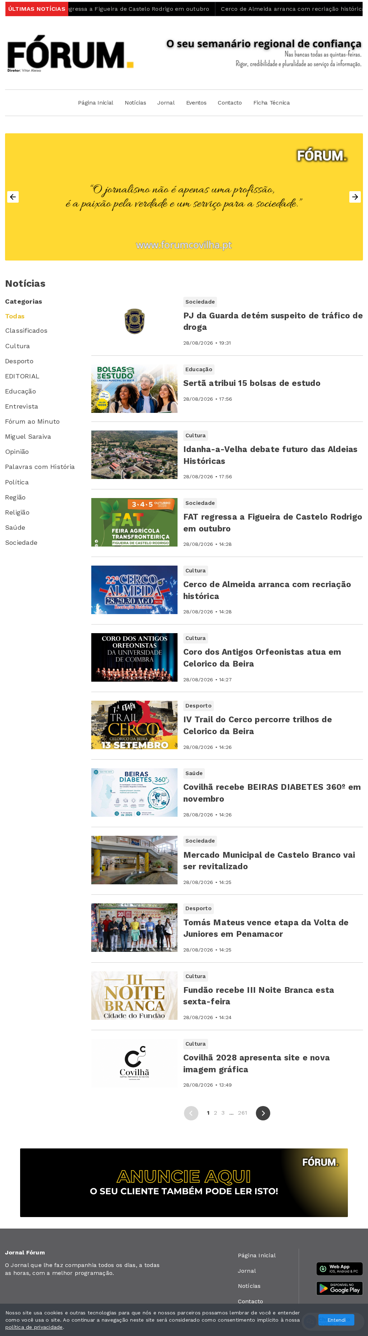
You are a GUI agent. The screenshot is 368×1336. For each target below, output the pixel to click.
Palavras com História (40, 466)
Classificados (26, 330)
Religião (17, 512)
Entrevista (21, 406)
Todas (14, 316)
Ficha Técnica (271, 102)
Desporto (19, 361)
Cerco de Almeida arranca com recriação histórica (259, 8)
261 (242, 1112)
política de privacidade (34, 1327)
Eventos (196, 102)
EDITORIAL (22, 376)
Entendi (336, 1320)
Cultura (17, 346)
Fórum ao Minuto (32, 421)
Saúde (15, 527)
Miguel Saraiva (28, 436)
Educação (20, 391)
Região (15, 497)
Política (17, 482)
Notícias (135, 102)
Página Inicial (95, 102)
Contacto (230, 102)
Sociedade (21, 542)
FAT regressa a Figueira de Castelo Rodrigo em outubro (95, 8)
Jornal (165, 102)
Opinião (17, 451)
